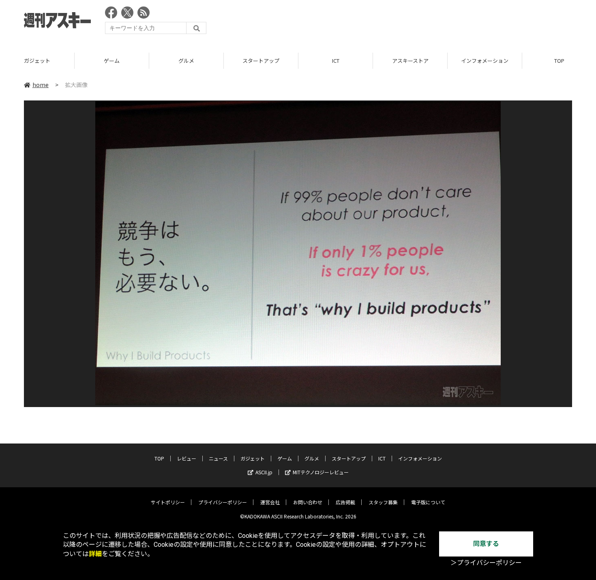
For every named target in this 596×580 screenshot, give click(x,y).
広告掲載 (345, 502)
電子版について (428, 502)
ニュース (218, 458)
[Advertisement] (424, 22)
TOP (159, 458)
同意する (486, 544)
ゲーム (112, 60)
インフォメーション (484, 60)
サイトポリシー (168, 502)
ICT (335, 60)
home (40, 85)
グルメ (186, 60)
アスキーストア (410, 60)
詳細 (95, 554)
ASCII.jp (263, 472)
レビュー (186, 458)
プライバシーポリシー (222, 502)
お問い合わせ (307, 502)
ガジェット (37, 60)
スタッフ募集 (383, 502)
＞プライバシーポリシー (486, 563)
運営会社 (270, 502)
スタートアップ (260, 60)
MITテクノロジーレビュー (321, 472)
